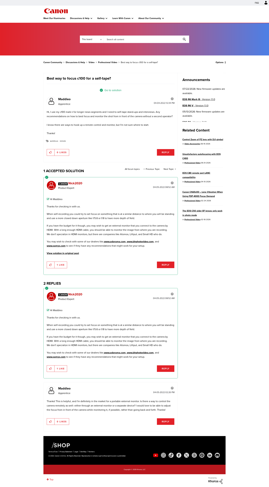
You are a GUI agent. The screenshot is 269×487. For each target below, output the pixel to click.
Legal (76, 452)
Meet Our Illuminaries (54, 18)
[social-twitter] (186, 455)
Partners (91, 452)
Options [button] (220, 62)
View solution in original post (63, 253)
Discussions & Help (79, 18)
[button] (50, 152)
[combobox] (146, 39)
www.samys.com (56, 246)
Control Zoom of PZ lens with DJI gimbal (202, 139)
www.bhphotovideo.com (140, 241)
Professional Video (107, 62)
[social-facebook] (178, 455)
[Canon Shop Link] (59, 445)
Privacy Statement (66, 452)
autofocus (54, 141)
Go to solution (112, 90)
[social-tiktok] (171, 455)
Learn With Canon (121, 18)
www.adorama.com (114, 241)
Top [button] (51, 479)
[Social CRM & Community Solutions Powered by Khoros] (215, 480)
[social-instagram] (163, 455)
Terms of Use (53, 452)
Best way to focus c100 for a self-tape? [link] (139, 62)
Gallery (100, 18)
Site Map (83, 452)
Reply (166, 152)
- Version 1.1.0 (198, 99)
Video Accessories (192, 143)
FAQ (257, 2)
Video (91, 62)
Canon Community (56, 11)
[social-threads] (194, 455)
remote (63, 141)
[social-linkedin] (209, 455)
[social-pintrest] (201, 455)
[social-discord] (217, 455)
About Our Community (149, 18)
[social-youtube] (155, 455)
